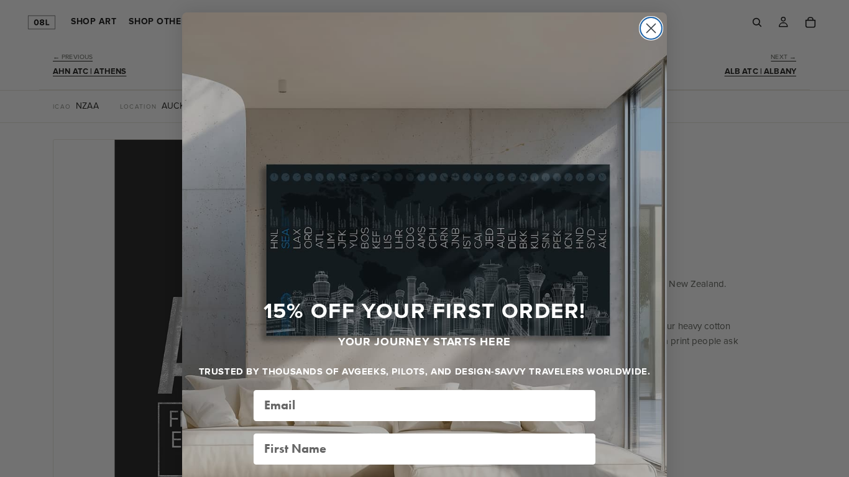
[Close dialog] (651, 28)
